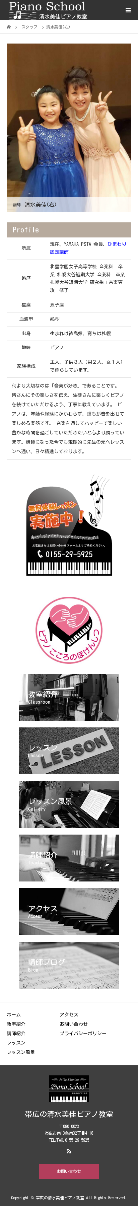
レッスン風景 (21, 1052)
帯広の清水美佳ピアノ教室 (69, 1114)
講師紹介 (16, 1033)
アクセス (69, 1014)
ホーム (14, 1014)
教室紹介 (16, 1024)
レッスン (16, 1043)
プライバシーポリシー (83, 1033)
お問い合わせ (74, 1024)
